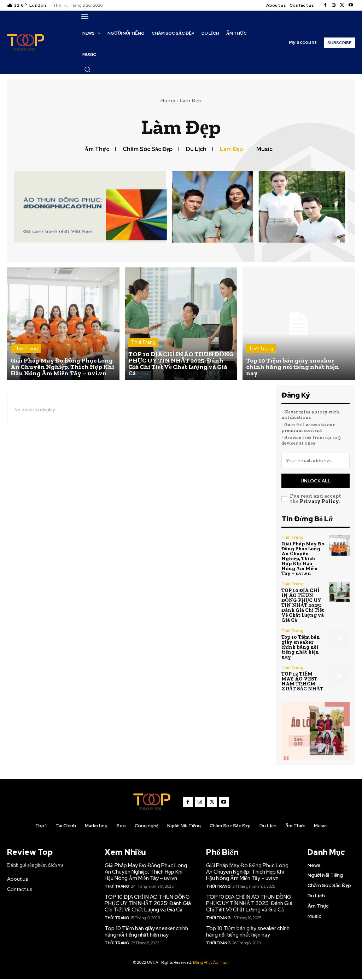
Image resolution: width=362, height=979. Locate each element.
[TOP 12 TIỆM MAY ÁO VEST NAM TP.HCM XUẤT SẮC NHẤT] (339, 675)
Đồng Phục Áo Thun (211, 962)
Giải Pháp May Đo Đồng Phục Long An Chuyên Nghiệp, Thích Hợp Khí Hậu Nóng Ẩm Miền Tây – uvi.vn (302, 559)
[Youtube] (350, 5)
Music (264, 149)
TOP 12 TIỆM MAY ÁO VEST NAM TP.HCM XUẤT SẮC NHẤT (302, 681)
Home (167, 100)
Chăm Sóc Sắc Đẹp (148, 149)
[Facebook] (325, 5)
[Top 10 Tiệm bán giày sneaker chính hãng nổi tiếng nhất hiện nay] (299, 323)
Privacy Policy (319, 501)
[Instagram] (333, 5)
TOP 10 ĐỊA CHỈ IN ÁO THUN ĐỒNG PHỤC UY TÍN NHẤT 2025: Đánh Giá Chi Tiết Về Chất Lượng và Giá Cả (302, 605)
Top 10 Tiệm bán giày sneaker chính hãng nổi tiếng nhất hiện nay (300, 647)
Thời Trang (25, 349)
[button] (87, 69)
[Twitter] (342, 5)
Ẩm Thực (96, 149)
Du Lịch (196, 149)
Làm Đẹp (231, 149)
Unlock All (315, 481)
